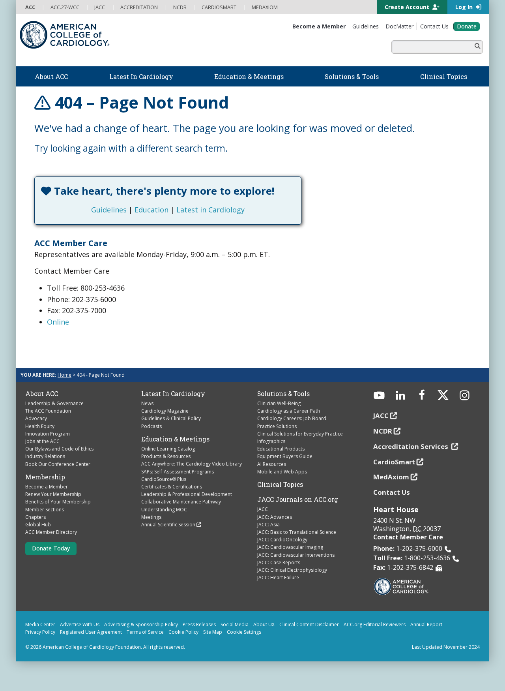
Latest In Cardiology (173, 394)
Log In (464, 7)
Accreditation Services (411, 446)
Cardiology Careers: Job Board (291, 418)
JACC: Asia (268, 524)
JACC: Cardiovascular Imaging (290, 547)
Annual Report (426, 624)
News (147, 403)
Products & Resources (166, 456)
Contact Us (391, 492)
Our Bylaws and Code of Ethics (59, 448)
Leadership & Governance (54, 403)
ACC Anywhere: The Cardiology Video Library (191, 463)
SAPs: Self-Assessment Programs (177, 471)
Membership (45, 477)
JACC (262, 509)
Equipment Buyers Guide (284, 456)
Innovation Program (47, 433)
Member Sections (44, 509)
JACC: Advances (274, 517)
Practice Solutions (277, 426)
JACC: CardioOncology (282, 539)
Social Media (235, 624)
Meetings (151, 517)
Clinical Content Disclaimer (309, 624)
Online (58, 322)
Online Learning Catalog (168, 448)
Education (151, 209)
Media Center (40, 624)
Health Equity (39, 426)
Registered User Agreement (91, 632)
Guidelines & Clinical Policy (171, 418)
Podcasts (151, 426)
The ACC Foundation (48, 410)
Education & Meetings (175, 439)
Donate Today (51, 548)
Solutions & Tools (283, 394)
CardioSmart (394, 461)
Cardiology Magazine (165, 410)
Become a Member (46, 486)
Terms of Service (145, 632)
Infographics (271, 441)
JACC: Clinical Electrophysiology (292, 570)
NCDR (382, 431)
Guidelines (109, 209)
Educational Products (281, 448)
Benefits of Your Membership (58, 501)
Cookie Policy (183, 632)
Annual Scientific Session (168, 524)
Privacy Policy (40, 632)
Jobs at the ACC (42, 441)
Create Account (408, 7)
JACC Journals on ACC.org (297, 499)
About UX (264, 624)
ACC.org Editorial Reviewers (375, 624)
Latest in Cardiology (210, 209)
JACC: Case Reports (278, 562)
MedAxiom (391, 476)
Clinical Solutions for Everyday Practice (300, 433)
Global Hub (38, 524)
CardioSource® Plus (163, 479)
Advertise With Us (79, 624)
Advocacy (36, 418)
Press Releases (199, 624)
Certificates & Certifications (171, 486)
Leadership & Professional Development (186, 494)
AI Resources (271, 464)
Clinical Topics (280, 484)
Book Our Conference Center (57, 464)
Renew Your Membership (53, 494)
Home (64, 375)
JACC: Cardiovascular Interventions (296, 555)
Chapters (35, 517)
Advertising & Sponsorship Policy (141, 624)
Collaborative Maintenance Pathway (181, 501)
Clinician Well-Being (279, 403)
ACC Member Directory (51, 532)
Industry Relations (45, 456)
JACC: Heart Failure (278, 577)
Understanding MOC (164, 509)
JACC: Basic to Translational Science (296, 532)
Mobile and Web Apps (282, 471)
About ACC (41, 394)
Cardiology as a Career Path (288, 410)
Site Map (212, 632)
